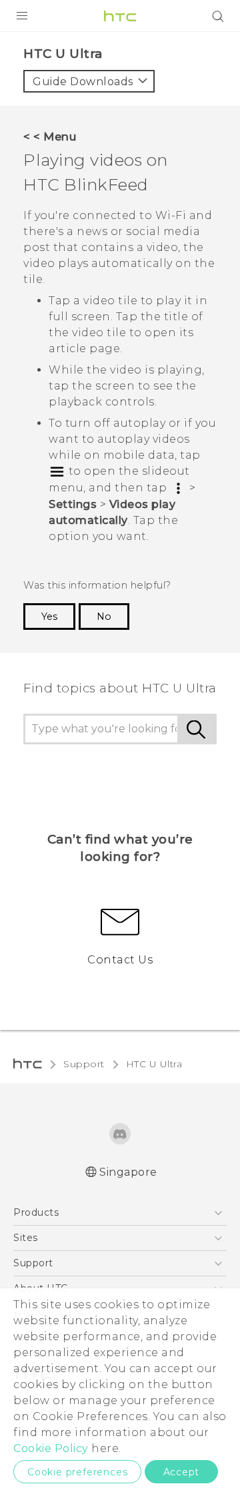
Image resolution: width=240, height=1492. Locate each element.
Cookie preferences (77, 1472)
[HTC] (120, 16)
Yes (49, 616)
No (104, 616)
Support (84, 1064)
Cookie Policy (51, 1448)
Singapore (128, 1172)
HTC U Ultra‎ (154, 1064)
